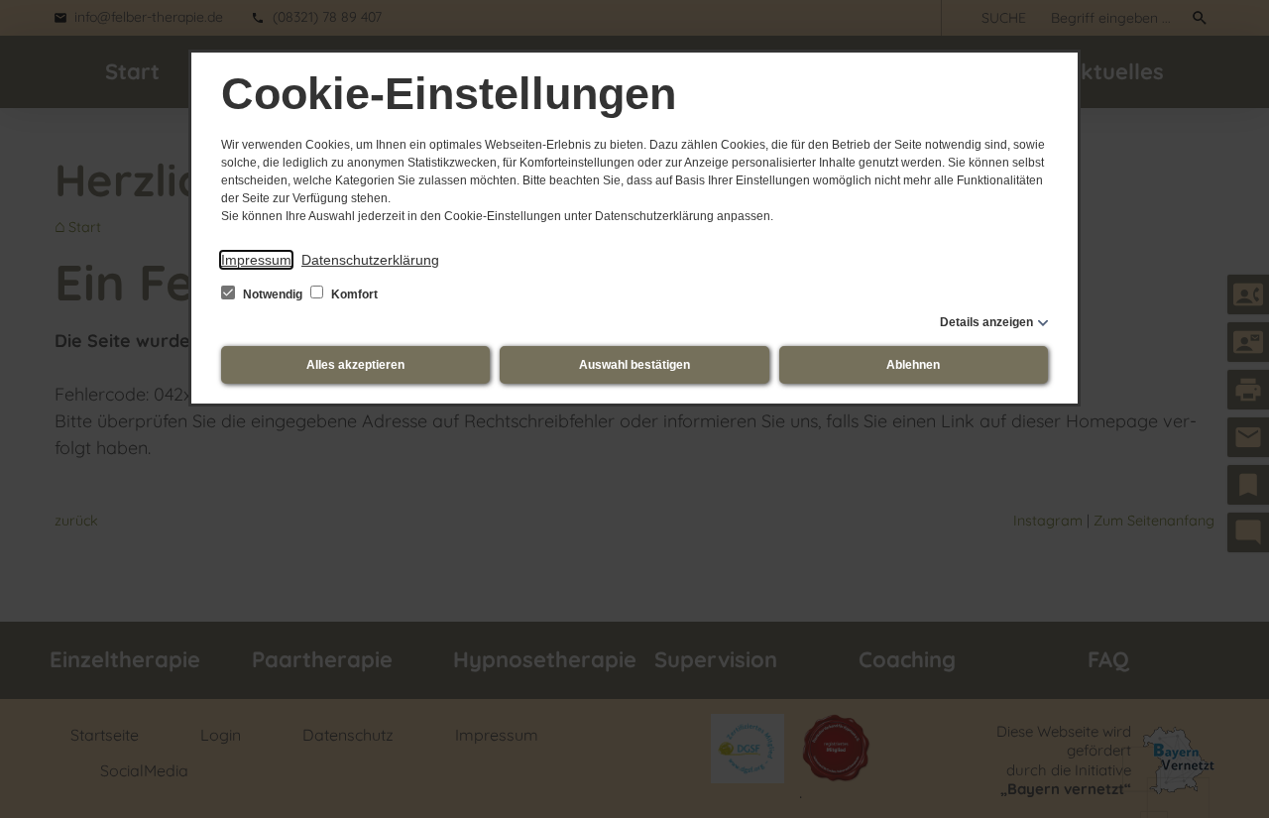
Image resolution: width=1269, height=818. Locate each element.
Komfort (353, 294)
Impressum (256, 260)
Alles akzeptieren (355, 365)
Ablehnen (913, 365)
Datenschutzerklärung (370, 260)
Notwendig (272, 294)
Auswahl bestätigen (634, 365)
